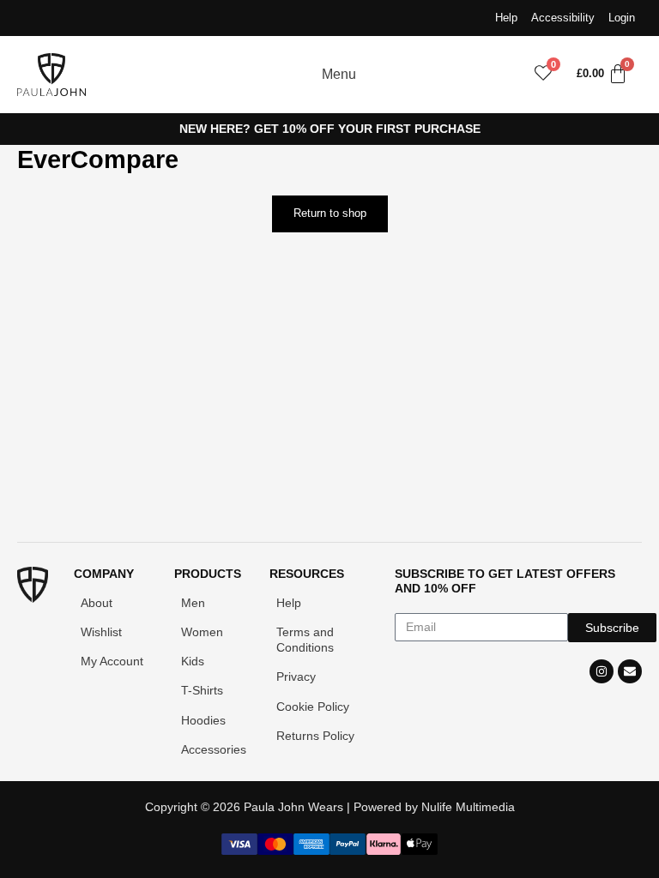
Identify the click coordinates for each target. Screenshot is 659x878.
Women (202, 632)
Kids (192, 661)
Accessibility (563, 17)
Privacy (296, 676)
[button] (495, 74)
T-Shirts (202, 690)
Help (506, 17)
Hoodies (203, 720)
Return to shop (329, 213)
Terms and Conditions (305, 639)
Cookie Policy (312, 706)
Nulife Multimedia (468, 807)
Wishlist (101, 632)
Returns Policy (315, 736)
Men (193, 603)
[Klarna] (384, 850)
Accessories (213, 749)
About (96, 603)
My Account (112, 661)
